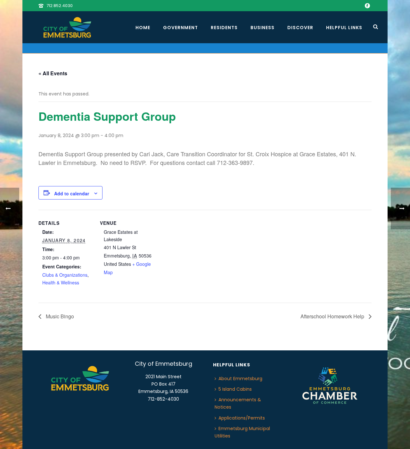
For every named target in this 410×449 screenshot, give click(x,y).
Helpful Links (344, 27)
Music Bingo (59, 316)
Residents (224, 27)
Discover (300, 27)
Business (262, 27)
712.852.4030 (59, 6)
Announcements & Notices (238, 403)
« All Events (52, 73)
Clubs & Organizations (64, 275)
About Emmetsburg (240, 378)
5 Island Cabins (235, 389)
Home (142, 27)
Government (180, 27)
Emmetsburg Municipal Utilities (242, 432)
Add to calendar (71, 193)
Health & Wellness (60, 282)
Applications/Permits (241, 418)
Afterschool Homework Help (332, 316)
